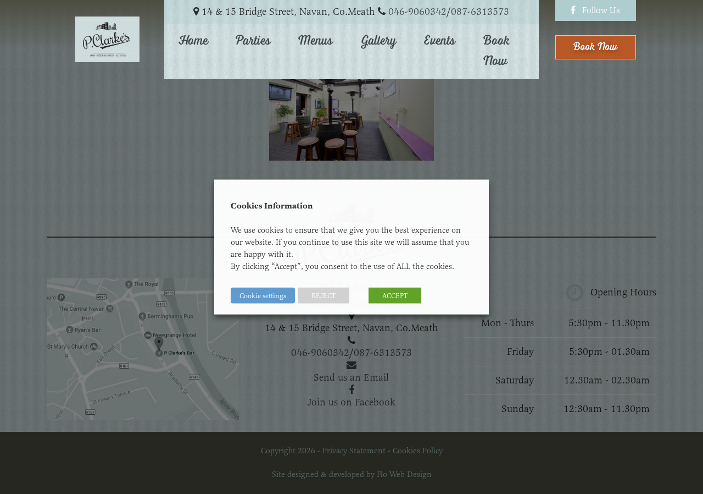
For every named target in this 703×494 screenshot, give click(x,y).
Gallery (379, 41)
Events (439, 41)
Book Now (496, 51)
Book (595, 47)
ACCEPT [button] (395, 295)
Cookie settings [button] (262, 295)
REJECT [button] (323, 295)
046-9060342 (417, 11)
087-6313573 (480, 11)
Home (193, 41)
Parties (253, 41)
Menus (315, 41)
